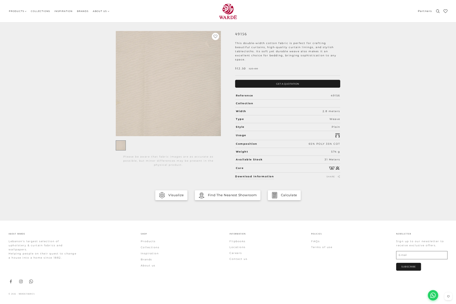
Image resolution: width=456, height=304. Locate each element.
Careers (235, 253)
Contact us (238, 259)
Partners (425, 11)
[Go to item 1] (121, 145)
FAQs (315, 241)
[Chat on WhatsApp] (433, 295)
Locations (237, 247)
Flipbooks (237, 241)
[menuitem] (18, 11)
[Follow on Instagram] (21, 281)
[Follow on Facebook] (11, 281)
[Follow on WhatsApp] (31, 281)
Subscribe (408, 266)
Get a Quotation (287, 83)
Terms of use (321, 247)
